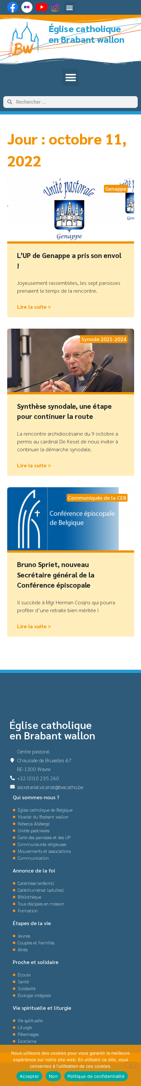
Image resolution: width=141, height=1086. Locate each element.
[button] (69, 7)
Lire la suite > (34, 306)
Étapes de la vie (32, 923)
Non (53, 1076)
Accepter (29, 1076)
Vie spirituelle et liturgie (42, 1007)
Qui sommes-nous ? (36, 797)
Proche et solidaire (35, 961)
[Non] (130, 1065)
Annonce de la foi (34, 870)
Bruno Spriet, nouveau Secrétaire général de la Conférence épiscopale (55, 574)
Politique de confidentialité (96, 1076)
